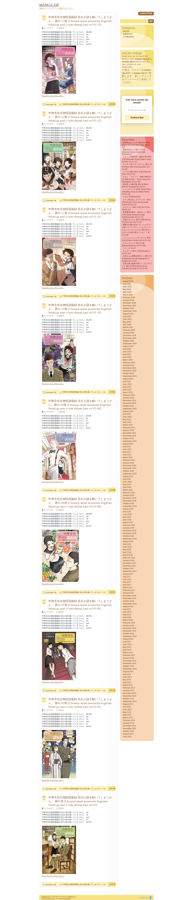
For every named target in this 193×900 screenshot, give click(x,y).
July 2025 (127, 316)
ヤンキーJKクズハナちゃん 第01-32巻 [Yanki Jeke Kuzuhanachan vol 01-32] (137, 166)
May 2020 (127, 485)
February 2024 (129, 363)
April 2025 (127, 325)
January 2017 (128, 593)
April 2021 (127, 455)
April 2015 (127, 650)
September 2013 (130, 701)
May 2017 (127, 582)
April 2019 (127, 520)
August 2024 (128, 346)
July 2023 (127, 382)
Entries (44, 898)
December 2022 (129, 400)
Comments (62, 898)
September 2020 (130, 474)
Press (73, 896)
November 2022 (129, 403)
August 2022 (128, 411)
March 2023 (128, 392)
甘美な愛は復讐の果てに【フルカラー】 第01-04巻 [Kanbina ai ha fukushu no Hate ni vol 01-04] (137, 266)
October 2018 (128, 536)
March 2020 (128, 490)
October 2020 (128, 471)
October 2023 (128, 373)
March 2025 (128, 327)
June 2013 (127, 709)
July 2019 (127, 512)
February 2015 (129, 655)
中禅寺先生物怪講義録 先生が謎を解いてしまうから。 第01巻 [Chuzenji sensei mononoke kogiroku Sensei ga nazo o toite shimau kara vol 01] (80, 801)
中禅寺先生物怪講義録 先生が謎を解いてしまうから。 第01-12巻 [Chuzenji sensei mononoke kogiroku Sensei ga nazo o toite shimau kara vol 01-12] (80, 116)
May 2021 (127, 452)
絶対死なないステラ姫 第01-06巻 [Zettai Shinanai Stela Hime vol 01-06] (136, 145)
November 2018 (129, 533)
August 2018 (128, 541)
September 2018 (130, 539)
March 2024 (128, 360)
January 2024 (128, 365)
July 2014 (127, 674)
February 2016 (129, 623)
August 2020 (128, 476)
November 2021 (129, 436)
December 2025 (129, 303)
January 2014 (128, 690)
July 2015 (127, 642)
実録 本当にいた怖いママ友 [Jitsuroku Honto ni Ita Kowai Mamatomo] (134, 152)
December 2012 (129, 726)
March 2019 (128, 522)
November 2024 (129, 338)
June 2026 (127, 287)
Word (69, 896)
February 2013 (129, 720)
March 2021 (128, 457)
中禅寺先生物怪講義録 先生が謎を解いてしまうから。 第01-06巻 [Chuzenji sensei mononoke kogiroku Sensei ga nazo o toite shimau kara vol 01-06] (80, 502)
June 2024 (127, 352)
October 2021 (128, 438)
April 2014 (127, 682)
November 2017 (129, 566)
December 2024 (129, 335)
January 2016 (128, 625)
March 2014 (128, 685)
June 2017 (127, 579)
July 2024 (127, 349)
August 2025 (128, 314)
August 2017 (128, 574)
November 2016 (129, 598)
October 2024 (128, 341)
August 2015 (128, 639)
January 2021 (128, 463)
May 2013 (127, 712)
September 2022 (130, 409)
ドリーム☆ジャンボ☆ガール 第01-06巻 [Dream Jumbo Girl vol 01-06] (136, 239)
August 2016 (128, 606)
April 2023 (127, 390)
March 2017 (128, 587)
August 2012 (128, 734)
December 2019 (129, 498)
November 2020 (129, 468)
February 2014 (129, 688)
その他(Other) (128, 37)
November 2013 (129, 696)
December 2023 (129, 368)
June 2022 (127, 417)
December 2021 (129, 433)
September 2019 (130, 506)
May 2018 (127, 550)
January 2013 (128, 723)
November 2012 (129, 728)
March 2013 (128, 718)
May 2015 (127, 647)
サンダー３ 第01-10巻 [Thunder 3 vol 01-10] (136, 252)
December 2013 (129, 693)
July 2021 (127, 447)
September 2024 (130, 344)
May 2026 (127, 289)
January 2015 (128, 658)
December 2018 (129, 531)
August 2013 (128, 704)
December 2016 (129, 596)
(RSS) (49, 898)
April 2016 (127, 617)
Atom (53, 898)
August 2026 (128, 281)
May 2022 (127, 419)
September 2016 (130, 604)
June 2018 (127, 547)
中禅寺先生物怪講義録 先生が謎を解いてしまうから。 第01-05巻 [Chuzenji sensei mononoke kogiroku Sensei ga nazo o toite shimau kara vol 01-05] (80, 604)
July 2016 (127, 609)
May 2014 (127, 680)
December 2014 (129, 661)
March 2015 (128, 653)
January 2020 (128, 495)
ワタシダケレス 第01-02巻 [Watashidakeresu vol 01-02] (134, 244)
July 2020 (127, 479)
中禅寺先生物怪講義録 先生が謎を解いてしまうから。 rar (83, 104)
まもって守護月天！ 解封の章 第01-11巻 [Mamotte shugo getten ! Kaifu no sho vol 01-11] (137, 159)
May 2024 (127, 354)
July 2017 (127, 577)
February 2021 (129, 460)
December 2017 (129, 563)
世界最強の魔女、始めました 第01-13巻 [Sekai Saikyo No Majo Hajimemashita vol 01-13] (136, 214)
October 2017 (128, 569)
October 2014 (128, 666)
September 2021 (130, 441)
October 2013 (128, 699)
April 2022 (127, 422)
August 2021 (128, 444)
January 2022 (128, 430)
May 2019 (127, 517)
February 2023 (129, 395)
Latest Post (146, 13)
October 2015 (128, 634)
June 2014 (127, 677)
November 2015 (129, 631)
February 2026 (129, 297)
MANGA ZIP (45, 896)
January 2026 (128, 300)
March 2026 (128, 295)
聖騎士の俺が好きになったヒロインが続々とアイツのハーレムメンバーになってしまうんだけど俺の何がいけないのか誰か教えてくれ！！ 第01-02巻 (137, 230)
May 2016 (127, 615)
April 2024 (127, 357)
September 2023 (130, 376)
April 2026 (127, 292)
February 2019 (129, 525)
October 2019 (128, 503)
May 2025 (127, 322)
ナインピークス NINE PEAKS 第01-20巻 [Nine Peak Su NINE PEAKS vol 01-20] (137, 191)
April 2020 (127, 487)
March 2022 (128, 425)
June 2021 (127, 449)
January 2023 (128, 398)
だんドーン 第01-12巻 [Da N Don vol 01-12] (136, 208)
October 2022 (128, 406)
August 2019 (128, 509)
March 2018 (128, 555)
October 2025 (128, 308)
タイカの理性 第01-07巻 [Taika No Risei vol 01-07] (136, 173)
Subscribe (137, 117)
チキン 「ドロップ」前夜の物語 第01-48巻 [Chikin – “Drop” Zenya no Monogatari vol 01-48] (136, 179)
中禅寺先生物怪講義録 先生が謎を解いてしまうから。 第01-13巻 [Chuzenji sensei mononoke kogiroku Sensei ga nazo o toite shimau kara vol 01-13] (80, 21)
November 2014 (129, 663)
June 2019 (127, 514)
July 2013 (127, 707)
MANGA (61, 28)
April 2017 (127, 585)
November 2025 (129, 306)
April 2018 (127, 552)
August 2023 (128, 379)
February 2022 (129, 428)
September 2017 (130, 571)
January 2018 (128, 560)
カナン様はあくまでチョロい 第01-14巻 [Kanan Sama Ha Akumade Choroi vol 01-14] (136, 202)
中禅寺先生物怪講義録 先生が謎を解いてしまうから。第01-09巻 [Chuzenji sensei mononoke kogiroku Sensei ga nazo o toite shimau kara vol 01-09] (80, 404)
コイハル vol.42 (129, 248)
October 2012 (128, 731)
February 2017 (129, 590)
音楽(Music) (128, 34)
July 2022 (127, 414)
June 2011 (127, 737)
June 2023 (127, 384)
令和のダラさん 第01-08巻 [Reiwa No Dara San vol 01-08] (136, 221)
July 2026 (127, 284)
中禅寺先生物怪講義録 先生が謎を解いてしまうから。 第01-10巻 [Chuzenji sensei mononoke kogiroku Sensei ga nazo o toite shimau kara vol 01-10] (80, 308)
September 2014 (130, 669)
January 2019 (128, 528)
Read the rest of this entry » (53, 96)
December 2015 (129, 628)
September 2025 (130, 311)
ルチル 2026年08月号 (132, 197)
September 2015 (130, 636)
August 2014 (128, 672)
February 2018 (129, 558)
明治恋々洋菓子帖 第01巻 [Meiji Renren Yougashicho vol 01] (135, 185)
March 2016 (128, 620)
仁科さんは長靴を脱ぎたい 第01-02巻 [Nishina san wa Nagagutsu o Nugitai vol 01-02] (137, 258)
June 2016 (127, 612)
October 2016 (128, 601)
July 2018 (127, 544)
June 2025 (127, 319)
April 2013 (127, 715)
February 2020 (129, 493)
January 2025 (128, 333)
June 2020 (127, 482)
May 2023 (127, 387)
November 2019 (129, 501)
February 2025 (129, 330)
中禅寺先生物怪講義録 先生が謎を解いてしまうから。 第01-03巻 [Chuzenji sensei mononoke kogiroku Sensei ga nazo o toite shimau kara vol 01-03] (80, 703)
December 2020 (129, 466)
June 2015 (127, 644)
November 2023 (129, 371)
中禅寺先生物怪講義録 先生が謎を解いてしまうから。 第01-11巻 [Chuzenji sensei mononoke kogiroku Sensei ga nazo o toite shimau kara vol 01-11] (80, 212)
